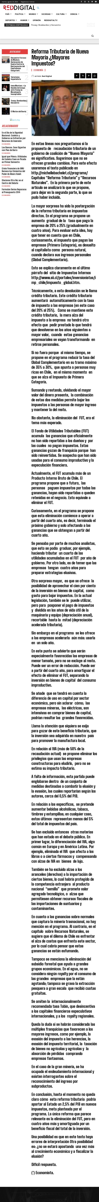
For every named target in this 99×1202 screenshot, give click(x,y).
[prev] (88, 25)
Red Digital (47, 76)
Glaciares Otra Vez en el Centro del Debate (12, 181)
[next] (93, 25)
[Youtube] (95, 1)
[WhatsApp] (94, 75)
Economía (6, 144)
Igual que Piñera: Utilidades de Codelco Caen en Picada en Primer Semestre (14, 159)
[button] (38, 8)
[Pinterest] (88, 75)
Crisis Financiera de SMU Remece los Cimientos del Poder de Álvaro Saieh (13, 171)
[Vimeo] (92, 1)
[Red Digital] (33, 76)
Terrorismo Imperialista (16, 78)
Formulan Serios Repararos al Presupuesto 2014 (14, 191)
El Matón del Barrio (40, 25)
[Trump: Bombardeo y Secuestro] (6, 101)
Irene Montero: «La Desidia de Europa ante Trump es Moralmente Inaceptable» (18, 89)
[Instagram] (85, 1)
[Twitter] (88, 1)
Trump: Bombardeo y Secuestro (19, 101)
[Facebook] (81, 1)
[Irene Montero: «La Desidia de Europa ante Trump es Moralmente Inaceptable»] (6, 87)
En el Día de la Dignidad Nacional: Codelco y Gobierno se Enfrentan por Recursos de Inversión (14, 136)
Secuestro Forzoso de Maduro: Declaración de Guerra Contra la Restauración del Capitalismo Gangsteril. (18, 64)
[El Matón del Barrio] (6, 111)
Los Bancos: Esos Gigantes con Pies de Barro (14, 149)
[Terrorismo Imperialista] (6, 77)
